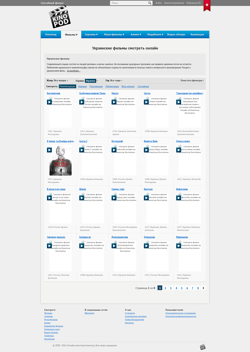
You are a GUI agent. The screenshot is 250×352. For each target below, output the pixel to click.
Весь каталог (128, 86)
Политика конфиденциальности (180, 316)
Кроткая (148, 189)
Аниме (135, 34)
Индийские (154, 34)
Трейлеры (49, 335)
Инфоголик (182, 189)
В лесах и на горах (56, 189)
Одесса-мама (183, 141)
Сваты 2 (83, 141)
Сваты (147, 93)
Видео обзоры (176, 34)
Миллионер (182, 237)
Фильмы (70, 34)
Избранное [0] (193, 2)
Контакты (129, 322)
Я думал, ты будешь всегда (60, 141)
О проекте (130, 313)
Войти (159, 2)
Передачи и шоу (52, 329)
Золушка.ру (85, 237)
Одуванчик (149, 237)
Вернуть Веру (150, 141)
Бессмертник (53, 93)
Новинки (82, 86)
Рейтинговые (112, 86)
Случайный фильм (52, 3)
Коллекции (197, 34)
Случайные (143, 86)
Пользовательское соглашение (180, 313)
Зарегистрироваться (174, 2)
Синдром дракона (56, 237)
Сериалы (90, 34)
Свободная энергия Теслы (92, 93)
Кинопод (50, 34)
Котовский (117, 141)
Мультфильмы (113, 34)
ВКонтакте (89, 313)
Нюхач (115, 93)
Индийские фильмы (53, 326)
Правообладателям (134, 319)
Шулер (82, 189)
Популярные (96, 86)
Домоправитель (120, 237)
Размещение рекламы (135, 316)
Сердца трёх (118, 189)
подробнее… (73, 70)
